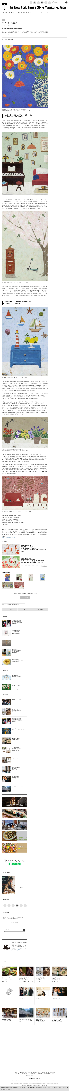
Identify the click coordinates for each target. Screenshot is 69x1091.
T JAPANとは (16, 1072)
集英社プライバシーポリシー (43, 1072)
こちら (18, 949)
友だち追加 (25, 597)
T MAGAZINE (39, 1075)
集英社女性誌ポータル (31, 1075)
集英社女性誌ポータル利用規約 (31, 1072)
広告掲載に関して (25, 1073)
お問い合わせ (52, 1072)
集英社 (53, 1073)
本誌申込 (22, 887)
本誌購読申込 (40, 1073)
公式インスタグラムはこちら (8, 537)
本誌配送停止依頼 (47, 1073)
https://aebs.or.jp (15, 950)
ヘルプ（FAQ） (18, 1073)
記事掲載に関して (33, 1073)
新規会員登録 (15, 922)
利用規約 (22, 1072)
